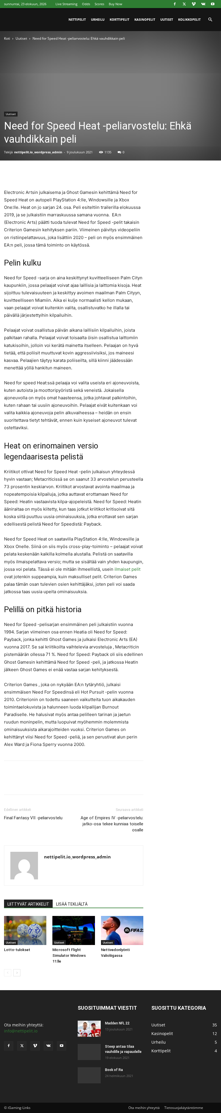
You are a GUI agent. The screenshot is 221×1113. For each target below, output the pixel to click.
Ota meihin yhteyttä (144, 1107)
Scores (99, 4)
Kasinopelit (144, 19)
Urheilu (97, 19)
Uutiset (166, 19)
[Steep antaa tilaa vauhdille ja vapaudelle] (89, 1050)
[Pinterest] (36, 172)
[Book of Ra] (89, 1074)
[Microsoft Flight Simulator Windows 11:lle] (73, 930)
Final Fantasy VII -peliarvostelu (33, 817)
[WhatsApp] (49, 172)
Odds (86, 4)
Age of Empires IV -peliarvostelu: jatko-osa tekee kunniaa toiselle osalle (112, 824)
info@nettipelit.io (20, 1031)
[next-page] (16, 972)
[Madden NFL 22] (89, 1029)
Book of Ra (114, 1070)
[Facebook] (174, 4)
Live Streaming (66, 4)
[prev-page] (7, 972)
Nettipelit (77, 19)
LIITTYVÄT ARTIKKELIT (28, 904)
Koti (7, 38)
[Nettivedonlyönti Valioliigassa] (122, 930)
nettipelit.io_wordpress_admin (38, 152)
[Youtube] (212, 4)
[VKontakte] (203, 4)
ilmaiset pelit (127, 569)
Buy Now (115, 4)
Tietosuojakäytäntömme (183, 1107)
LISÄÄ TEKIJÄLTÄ (71, 904)
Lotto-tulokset (17, 950)
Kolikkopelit (189, 19)
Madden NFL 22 (117, 1023)
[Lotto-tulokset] (25, 930)
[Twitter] (184, 4)
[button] (210, 19)
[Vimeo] (193, 4)
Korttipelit (119, 19)
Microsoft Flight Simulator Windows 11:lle (69, 955)
